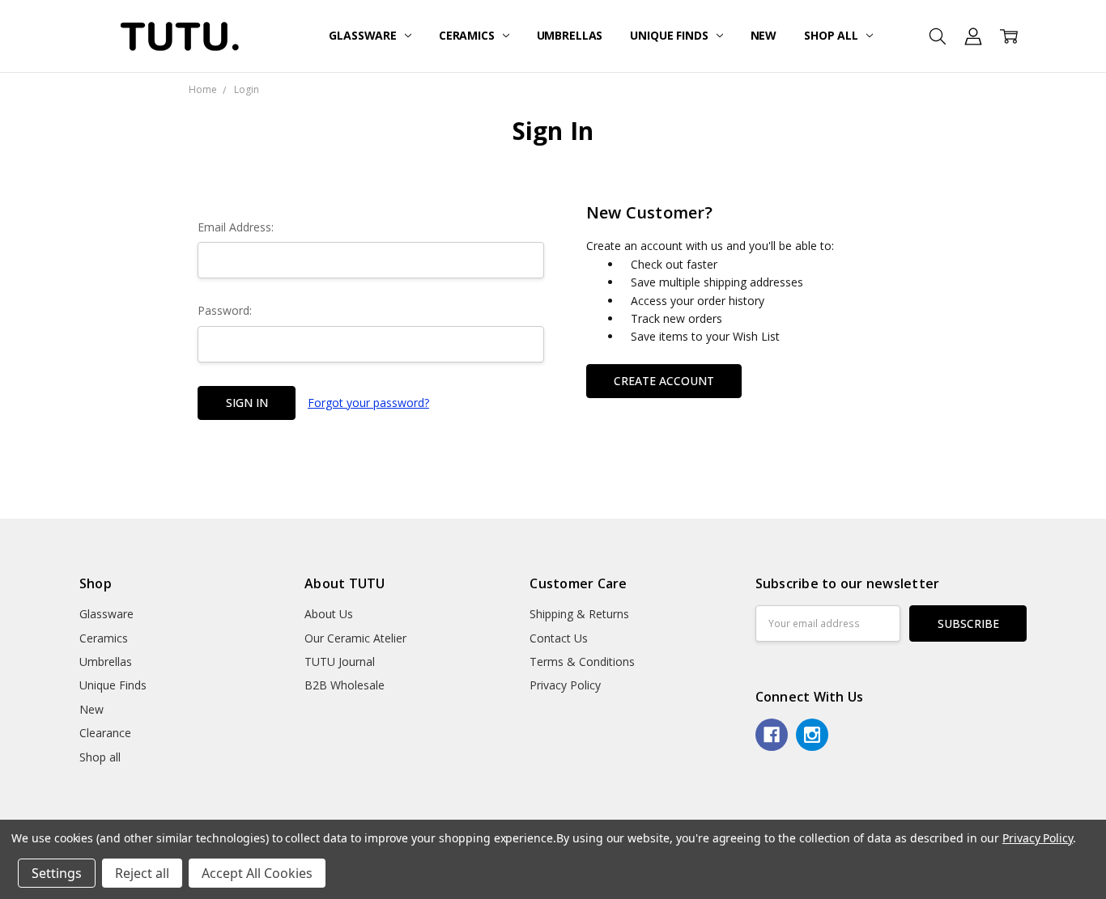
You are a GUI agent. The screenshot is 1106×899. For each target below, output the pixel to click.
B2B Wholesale (344, 685)
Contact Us (559, 638)
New (764, 35)
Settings (57, 873)
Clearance (105, 732)
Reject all (142, 873)
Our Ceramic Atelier (355, 638)
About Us (328, 613)
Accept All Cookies (257, 873)
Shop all (832, 35)
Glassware (364, 35)
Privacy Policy (565, 685)
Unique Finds (670, 35)
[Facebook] (771, 735)
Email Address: (236, 227)
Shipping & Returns (579, 613)
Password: (225, 310)
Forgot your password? (368, 402)
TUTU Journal (339, 661)
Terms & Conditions (582, 661)
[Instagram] (812, 735)
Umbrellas (570, 35)
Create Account (664, 380)
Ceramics (468, 35)
